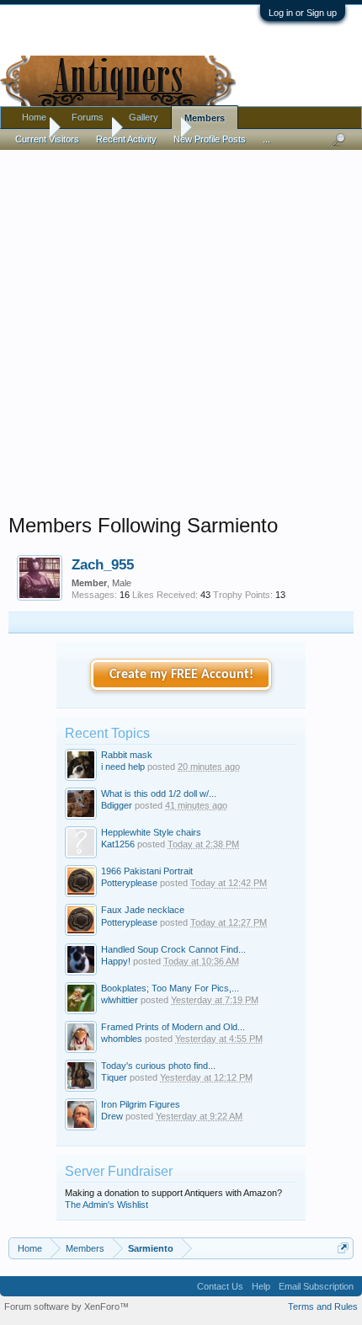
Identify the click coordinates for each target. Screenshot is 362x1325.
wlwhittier (119, 1000)
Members (204, 118)
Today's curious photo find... (158, 1066)
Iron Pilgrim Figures (140, 1104)
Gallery (143, 117)
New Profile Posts (209, 139)
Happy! (115, 961)
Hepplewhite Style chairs (151, 832)
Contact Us (220, 1286)
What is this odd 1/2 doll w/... (158, 793)
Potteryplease (129, 883)
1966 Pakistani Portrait (147, 871)
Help (261, 1286)
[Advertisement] (181, 328)
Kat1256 (118, 844)
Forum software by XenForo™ (66, 1306)
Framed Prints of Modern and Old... (173, 1027)
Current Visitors (47, 139)
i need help (123, 766)
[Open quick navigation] (343, 1247)
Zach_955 (103, 564)
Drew (112, 1116)
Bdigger (116, 805)
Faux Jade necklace (142, 910)
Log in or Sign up (303, 13)
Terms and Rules (323, 1306)
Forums (88, 117)
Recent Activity (126, 139)
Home (34, 117)
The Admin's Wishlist (106, 1204)
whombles (121, 1039)
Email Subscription (316, 1286)
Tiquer (114, 1077)
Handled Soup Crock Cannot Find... (173, 949)
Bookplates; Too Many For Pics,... (170, 988)
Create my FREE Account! (181, 674)
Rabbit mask (126, 755)
